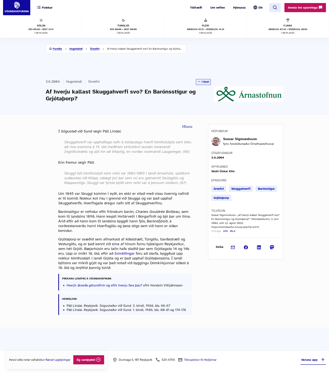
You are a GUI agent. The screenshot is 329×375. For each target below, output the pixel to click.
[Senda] (232, 246)
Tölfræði (196, 8)
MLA (232, 231)
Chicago (216, 231)
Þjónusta (239, 8)
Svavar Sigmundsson (240, 139)
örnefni (219, 189)
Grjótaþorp (221, 198)
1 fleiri (205, 81)
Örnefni (94, 48)
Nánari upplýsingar (58, 360)
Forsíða (57, 48)
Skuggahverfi (240, 189)
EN (260, 8)
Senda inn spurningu (303, 8)
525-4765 (168, 360)
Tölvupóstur (200, 360)
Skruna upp (309, 360)
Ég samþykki (86, 360)
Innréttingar (124, 253)
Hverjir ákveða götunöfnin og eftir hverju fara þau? (104, 285)
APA (225, 231)
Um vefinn (217, 8)
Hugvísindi (75, 48)
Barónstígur (266, 189)
